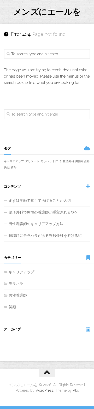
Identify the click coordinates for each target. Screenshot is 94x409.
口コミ (57, 161)
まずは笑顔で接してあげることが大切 (40, 200)
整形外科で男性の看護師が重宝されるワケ (43, 212)
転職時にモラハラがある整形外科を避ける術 (45, 235)
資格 (13, 167)
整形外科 (68, 161)
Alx (75, 390)
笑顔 (7, 167)
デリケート (32, 161)
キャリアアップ (14, 161)
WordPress (44, 390)
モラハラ (46, 161)
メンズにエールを (47, 12)
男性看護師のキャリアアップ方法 (36, 224)
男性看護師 (82, 161)
